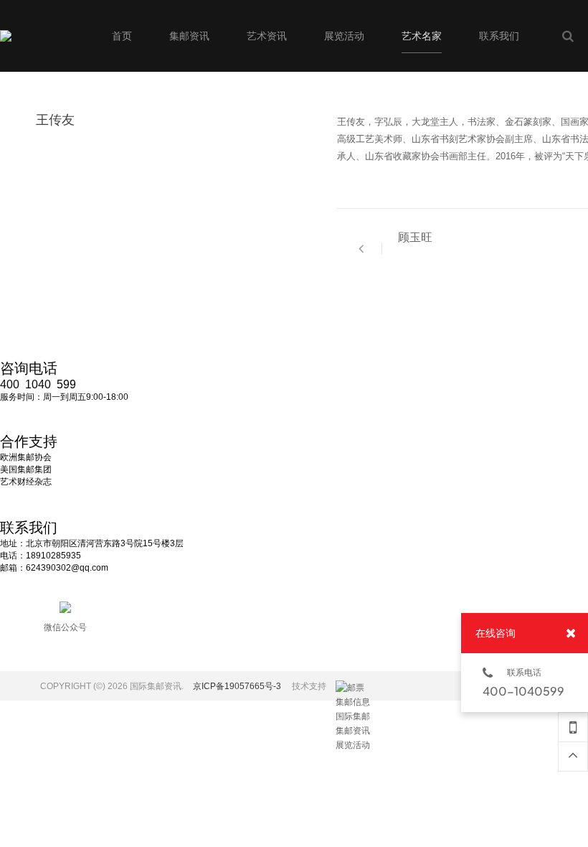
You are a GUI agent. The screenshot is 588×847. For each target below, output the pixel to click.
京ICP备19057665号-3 (237, 686)
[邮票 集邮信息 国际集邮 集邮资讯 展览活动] (353, 687)
